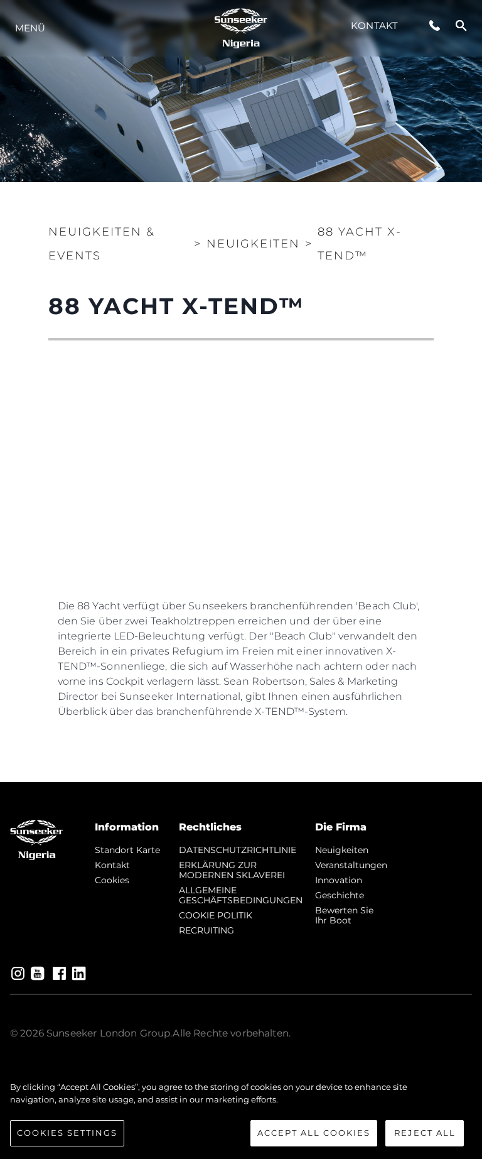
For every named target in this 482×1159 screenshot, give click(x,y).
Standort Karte (127, 850)
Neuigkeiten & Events (101, 244)
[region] (241, 1114)
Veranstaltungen (351, 865)
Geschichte (339, 895)
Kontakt (374, 25)
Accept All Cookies (313, 1133)
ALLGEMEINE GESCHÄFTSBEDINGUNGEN (241, 895)
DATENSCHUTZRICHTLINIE (237, 850)
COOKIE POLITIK (215, 915)
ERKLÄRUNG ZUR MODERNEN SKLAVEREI (232, 870)
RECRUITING (206, 930)
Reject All (425, 1133)
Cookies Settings (67, 1133)
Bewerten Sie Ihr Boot (344, 915)
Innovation (338, 880)
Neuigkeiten (341, 850)
